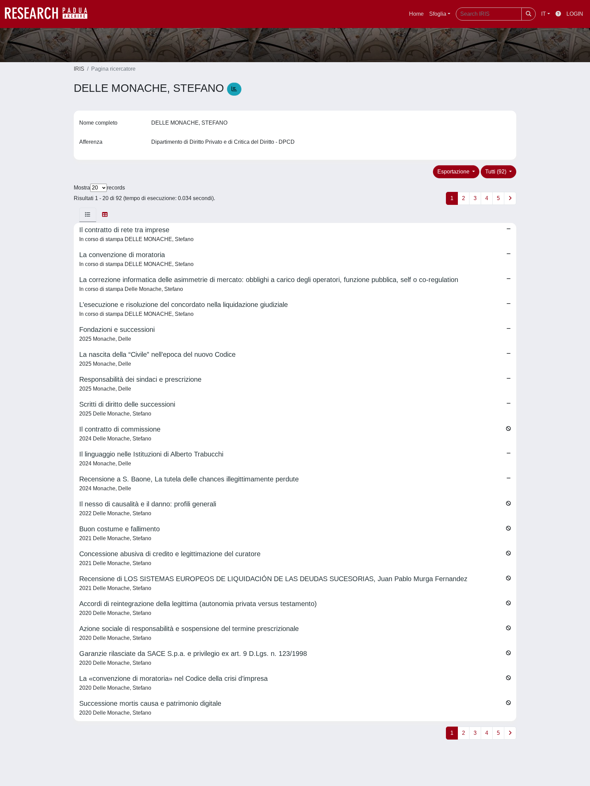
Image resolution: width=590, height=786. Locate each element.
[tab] (87, 215)
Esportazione (454, 171)
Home (416, 14)
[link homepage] (49, 14)
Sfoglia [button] (437, 14)
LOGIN (574, 14)
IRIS (79, 69)
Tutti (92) (496, 171)
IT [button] (543, 14)
